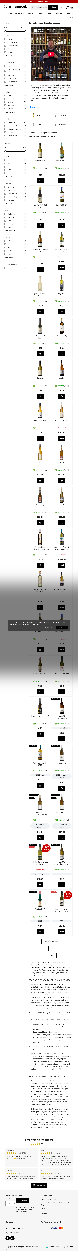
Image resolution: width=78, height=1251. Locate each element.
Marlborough (17, 214)
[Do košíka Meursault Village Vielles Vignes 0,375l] (61, 884)
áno (17, 268)
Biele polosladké (17, 135)
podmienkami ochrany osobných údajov (24, 1210)
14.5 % (17, 170)
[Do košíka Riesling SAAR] (40, 931)
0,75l (17, 241)
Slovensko (17, 102)
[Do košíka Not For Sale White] (61, 691)
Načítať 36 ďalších (51, 941)
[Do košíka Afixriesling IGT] (61, 180)
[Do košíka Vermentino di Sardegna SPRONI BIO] (40, 565)
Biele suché (17, 122)
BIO (17, 66)
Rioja (17, 221)
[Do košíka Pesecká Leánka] (40, 438)
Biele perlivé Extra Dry (16, 129)
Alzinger (17, 52)
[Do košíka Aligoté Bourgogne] (61, 837)
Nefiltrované (17, 78)
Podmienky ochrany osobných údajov (55, 1202)
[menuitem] (15, 13)
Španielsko (17, 105)
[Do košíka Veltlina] (61, 396)
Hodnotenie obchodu (39, 1139)
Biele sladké (17, 132)
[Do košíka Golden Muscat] (40, 180)
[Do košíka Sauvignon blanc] (40, 396)
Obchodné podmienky (49, 1199)
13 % (17, 160)
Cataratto (17, 200)
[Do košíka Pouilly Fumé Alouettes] (40, 649)
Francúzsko (17, 99)
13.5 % (17, 163)
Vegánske (17, 75)
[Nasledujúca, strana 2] (50, 948)
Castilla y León (16, 224)
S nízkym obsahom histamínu (17, 71)
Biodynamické (17, 82)
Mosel (17, 227)
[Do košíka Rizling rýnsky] (61, 353)
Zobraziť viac (34, 107)
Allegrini (16, 49)
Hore (52, 955)
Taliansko (17, 95)
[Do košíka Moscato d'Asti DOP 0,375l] (40, 225)
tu (38, 624)
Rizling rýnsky (17, 194)
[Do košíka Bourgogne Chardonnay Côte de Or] (40, 837)
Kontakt (44, 1208)
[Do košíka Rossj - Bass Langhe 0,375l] (40, 785)
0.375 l (17, 251)
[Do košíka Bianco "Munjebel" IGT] (40, 734)
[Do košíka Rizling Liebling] (61, 311)
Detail (61, 267)
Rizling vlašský (17, 197)
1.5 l (17, 247)
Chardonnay (17, 190)
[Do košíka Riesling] (40, 480)
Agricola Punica (16, 46)
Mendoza (16, 217)
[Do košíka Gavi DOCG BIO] (61, 225)
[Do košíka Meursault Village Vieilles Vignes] (61, 738)
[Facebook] (7, 1238)
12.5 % (17, 167)
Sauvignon (17, 187)
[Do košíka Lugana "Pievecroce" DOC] (40, 311)
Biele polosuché (17, 126)
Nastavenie (49, 628)
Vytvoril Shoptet (55, 1247)
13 (56, 948)
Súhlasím (63, 628)
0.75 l (17, 244)
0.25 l (17, 254)
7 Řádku (16, 39)
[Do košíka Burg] (61, 480)
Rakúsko (17, 108)
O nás (43, 1205)
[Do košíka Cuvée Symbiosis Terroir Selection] (40, 353)
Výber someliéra (47, 1211)
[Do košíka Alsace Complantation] (61, 522)
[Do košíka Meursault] (61, 788)
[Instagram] (12, 1238)
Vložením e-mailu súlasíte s (25, 1209)
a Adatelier (67, 1247)
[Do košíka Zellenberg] (40, 522)
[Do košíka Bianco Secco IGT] (40, 691)
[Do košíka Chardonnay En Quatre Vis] (40, 269)
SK (60, 7)
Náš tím (44, 1214)
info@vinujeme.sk (17, 1228)
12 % (17, 173)
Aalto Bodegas (16, 42)
